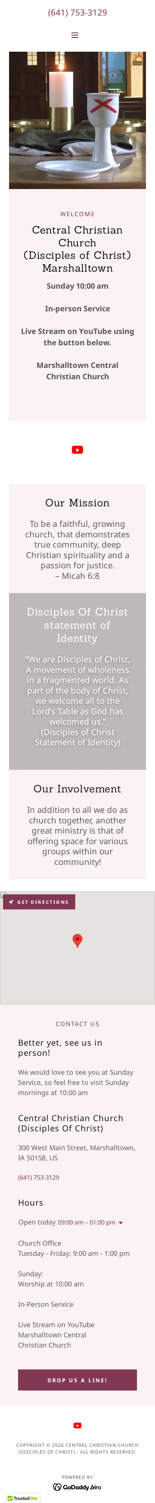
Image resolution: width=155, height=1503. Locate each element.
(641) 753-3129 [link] (77, 12)
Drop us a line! (77, 1380)
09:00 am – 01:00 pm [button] (86, 1222)
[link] (77, 451)
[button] (77, 35)
